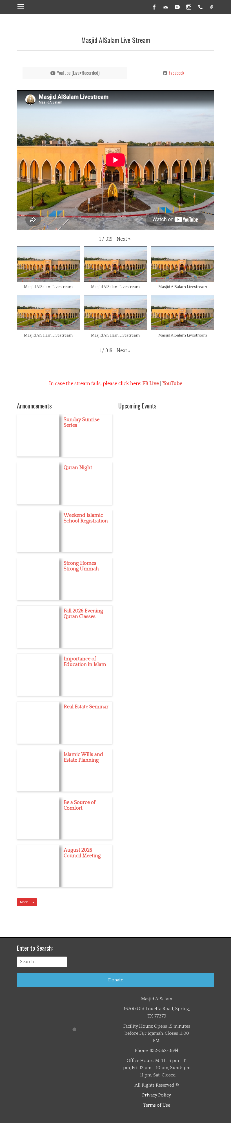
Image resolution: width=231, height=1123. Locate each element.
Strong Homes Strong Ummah (81, 566)
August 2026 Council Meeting (82, 853)
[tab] (75, 73)
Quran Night (78, 468)
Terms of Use (156, 1105)
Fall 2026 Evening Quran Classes (83, 613)
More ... (26, 902)
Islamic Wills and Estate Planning (83, 757)
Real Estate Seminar (86, 707)
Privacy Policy (156, 1095)
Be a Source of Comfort (79, 805)
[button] (123, 239)
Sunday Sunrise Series (81, 422)
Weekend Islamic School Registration (86, 518)
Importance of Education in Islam (85, 661)
